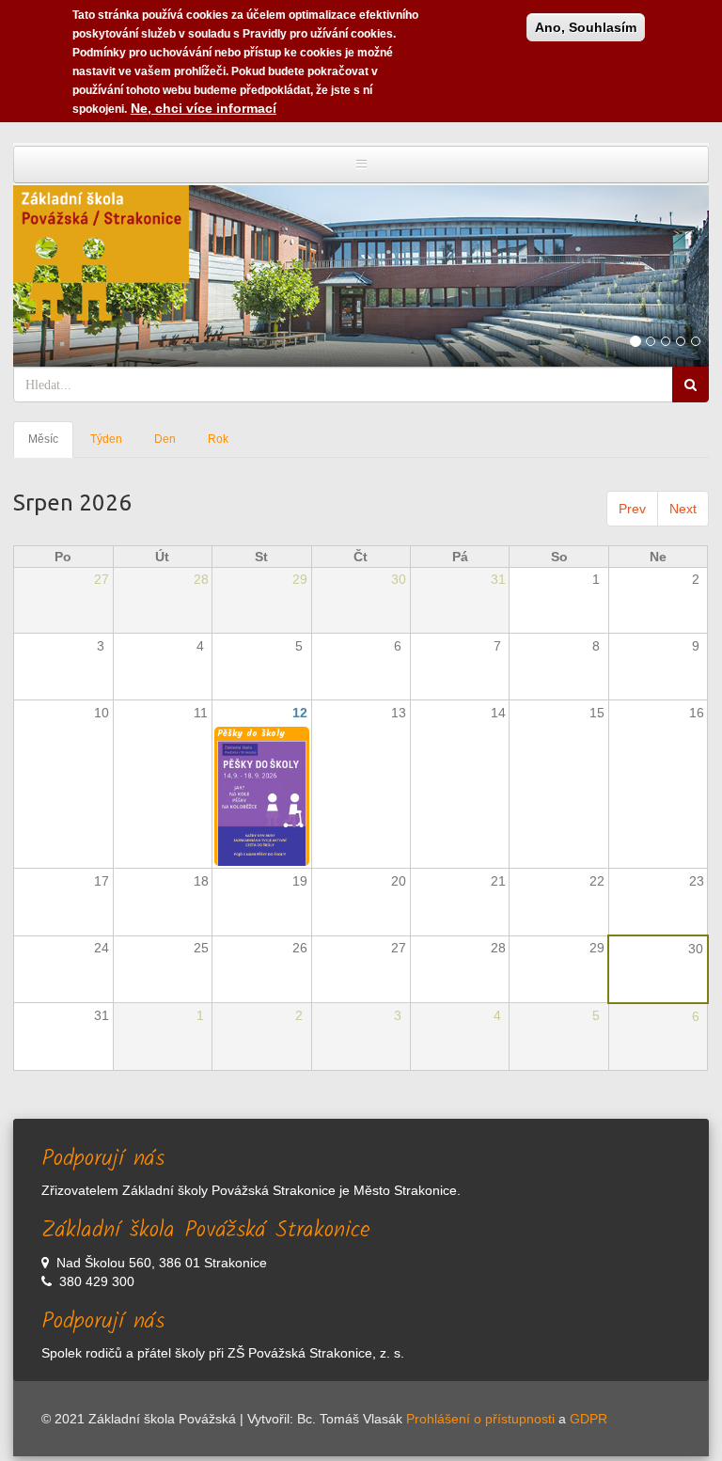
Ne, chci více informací (203, 108)
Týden (106, 439)
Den (165, 439)
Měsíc (50, 445)
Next (683, 508)
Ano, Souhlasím (585, 27)
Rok (218, 439)
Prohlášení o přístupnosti (480, 1418)
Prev (632, 508)
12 (299, 712)
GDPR (588, 1418)
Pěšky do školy (251, 733)
